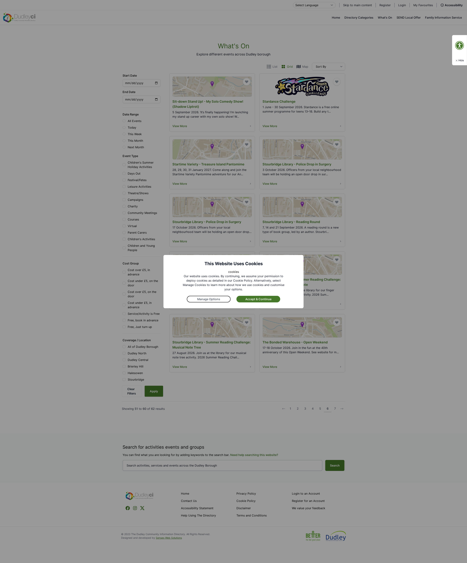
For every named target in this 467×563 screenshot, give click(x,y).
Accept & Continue (258, 299)
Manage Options (208, 299)
